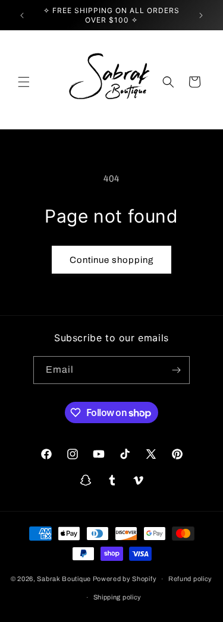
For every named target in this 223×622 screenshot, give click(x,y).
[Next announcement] (201, 15)
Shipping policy (117, 597)
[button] (24, 82)
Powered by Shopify (125, 578)
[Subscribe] (176, 370)
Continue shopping (111, 260)
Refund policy (190, 578)
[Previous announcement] (22, 15)
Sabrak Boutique (64, 578)
